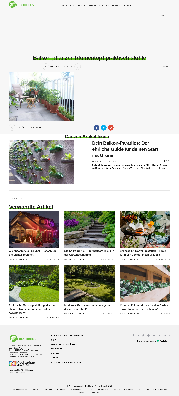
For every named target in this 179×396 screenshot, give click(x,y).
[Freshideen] (21, 6)
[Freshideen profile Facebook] (134, 335)
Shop (65, 5)
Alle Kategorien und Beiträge (67, 335)
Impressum (56, 349)
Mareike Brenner (108, 161)
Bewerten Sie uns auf (146, 341)
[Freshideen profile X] (159, 335)
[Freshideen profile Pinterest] (148, 335)
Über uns (55, 353)
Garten (116, 5)
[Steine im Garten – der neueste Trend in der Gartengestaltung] (89, 229)
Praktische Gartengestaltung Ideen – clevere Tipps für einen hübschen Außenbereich (32, 309)
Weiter (69, 67)
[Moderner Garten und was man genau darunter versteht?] (89, 283)
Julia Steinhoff (21, 259)
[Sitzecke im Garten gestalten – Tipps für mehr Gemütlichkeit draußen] (145, 229)
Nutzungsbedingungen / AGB (66, 362)
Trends (127, 5)
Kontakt (55, 358)
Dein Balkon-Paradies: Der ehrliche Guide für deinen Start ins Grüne (125, 149)
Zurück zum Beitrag (29, 127)
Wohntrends (77, 5)
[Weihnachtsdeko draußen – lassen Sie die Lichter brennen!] (34, 229)
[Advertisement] (89, 32)
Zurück (54, 67)
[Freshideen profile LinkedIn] (165, 335)
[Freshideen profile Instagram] (138, 335)
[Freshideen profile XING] (170, 335)
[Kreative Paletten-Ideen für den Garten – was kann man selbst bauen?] (145, 283)
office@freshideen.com (25, 370)
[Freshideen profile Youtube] (154, 335)
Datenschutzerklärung (64, 344)
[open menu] (167, 5)
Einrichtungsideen (98, 5)
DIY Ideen (15, 198)
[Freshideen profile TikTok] (143, 335)
